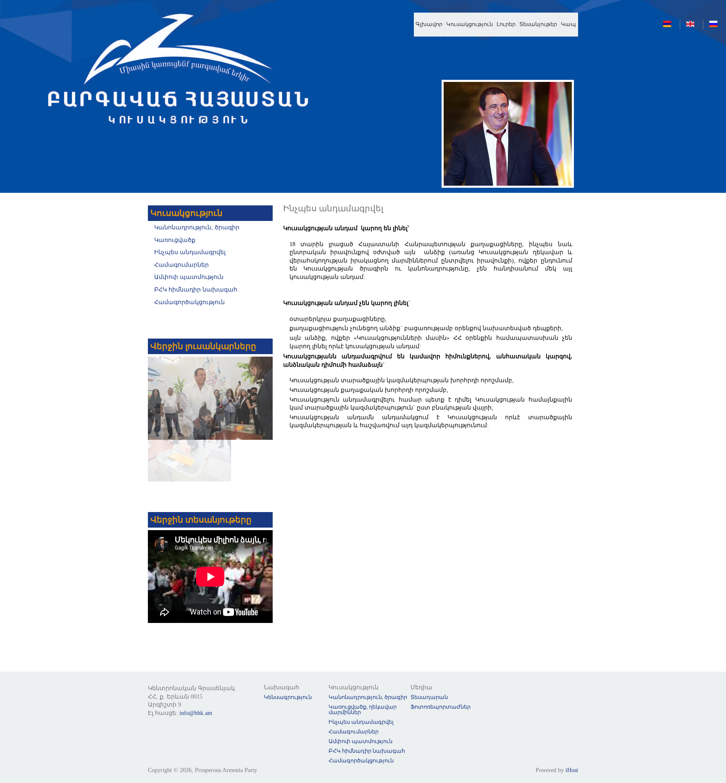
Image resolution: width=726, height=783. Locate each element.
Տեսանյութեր (538, 24)
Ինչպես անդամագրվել (190, 252)
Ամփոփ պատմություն (189, 277)
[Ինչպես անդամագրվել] (669, 26)
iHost (572, 770)
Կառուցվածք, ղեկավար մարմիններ (363, 709)
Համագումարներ (181, 265)
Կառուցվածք (174, 240)
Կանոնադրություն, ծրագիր (196, 227)
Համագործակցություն (189, 302)
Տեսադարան (429, 697)
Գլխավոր (429, 24)
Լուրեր (506, 24)
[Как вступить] (715, 26)
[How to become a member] (692, 26)
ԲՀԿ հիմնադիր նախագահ (195, 289)
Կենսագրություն (288, 697)
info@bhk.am (195, 713)
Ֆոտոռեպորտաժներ (440, 707)
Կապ (568, 24)
